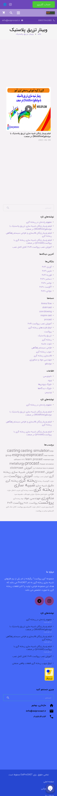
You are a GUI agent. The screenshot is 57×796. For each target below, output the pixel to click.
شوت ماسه (46, 344)
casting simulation (35, 451)
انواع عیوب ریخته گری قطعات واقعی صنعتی (32, 663)
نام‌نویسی (47, 376)
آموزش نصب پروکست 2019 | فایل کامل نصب (32, 247)
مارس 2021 (47, 271)
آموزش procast (44, 471)
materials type (48, 459)
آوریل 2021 (47, 267)
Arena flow (46, 303)
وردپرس (48, 392)
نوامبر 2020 (46, 283)
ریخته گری (47, 339)
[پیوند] (50, 12)
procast (48, 319)
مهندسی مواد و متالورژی (40, 360)
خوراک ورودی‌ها (45, 384)
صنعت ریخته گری (27, 490)
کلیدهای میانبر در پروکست (45, 510)
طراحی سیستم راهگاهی (41, 347)
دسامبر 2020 (46, 279)
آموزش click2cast (21, 467)
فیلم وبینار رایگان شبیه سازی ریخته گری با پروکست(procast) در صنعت (33, 241)
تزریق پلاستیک (45, 335)
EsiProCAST (27, 775)
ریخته (40, 481)
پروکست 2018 (31, 503)
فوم (28, 494)
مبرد (15, 494)
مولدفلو (48, 364)
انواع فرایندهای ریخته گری (40, 327)
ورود (50, 380)
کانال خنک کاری (11, 506)
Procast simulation (47, 464)
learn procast (34, 459)
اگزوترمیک (45, 481)
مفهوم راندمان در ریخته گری (39, 222)
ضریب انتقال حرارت (13, 490)
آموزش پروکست (20, 476)
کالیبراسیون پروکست (24, 506)
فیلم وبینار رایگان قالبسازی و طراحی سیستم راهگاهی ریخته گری (29, 234)
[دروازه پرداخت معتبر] (49, 680)
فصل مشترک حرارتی (37, 494)
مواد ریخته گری (18, 498)
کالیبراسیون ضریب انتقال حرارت (43, 506)
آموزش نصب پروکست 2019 (40, 323)
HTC (23, 459)
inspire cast (46, 315)
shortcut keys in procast (45, 468)
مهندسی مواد (32, 498)
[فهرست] (18, 13)
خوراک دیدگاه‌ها (45, 388)
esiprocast (34, 454)
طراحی (51, 494)
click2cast (47, 307)
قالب (25, 494)
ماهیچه (20, 494)
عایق (45, 494)
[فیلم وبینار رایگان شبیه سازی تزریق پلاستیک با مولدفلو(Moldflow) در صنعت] (28, 109)
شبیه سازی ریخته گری (34, 487)
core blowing (45, 311)
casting (13, 450)
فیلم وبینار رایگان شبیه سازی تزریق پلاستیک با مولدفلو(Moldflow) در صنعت (30, 135)
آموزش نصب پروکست (40, 476)
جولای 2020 (46, 291)
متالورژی (47, 498)
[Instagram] (10, 4)
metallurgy (17, 463)
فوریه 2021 (47, 275)
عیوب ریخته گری (44, 352)
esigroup (19, 455)
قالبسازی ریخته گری (43, 356)
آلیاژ (34, 468)
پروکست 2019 (15, 502)
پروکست (48, 331)
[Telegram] (5, 4)
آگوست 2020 (45, 287)
